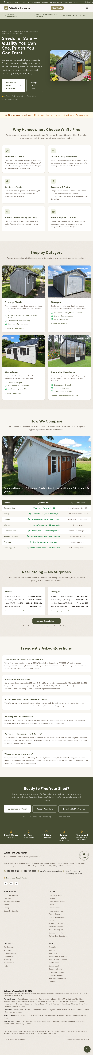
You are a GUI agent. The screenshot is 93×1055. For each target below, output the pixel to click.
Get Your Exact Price (45, 621)
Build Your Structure (12, 901)
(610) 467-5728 (29, 871)
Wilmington (18, 1010)
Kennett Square (52, 1001)
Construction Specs (57, 901)
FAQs (6, 966)
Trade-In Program (56, 930)
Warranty (7, 960)
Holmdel (63, 1021)
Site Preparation (55, 895)
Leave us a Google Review (17, 878)
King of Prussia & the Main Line (70, 999)
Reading (7, 1001)
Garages (7, 908)
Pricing (51, 920)
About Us (7, 950)
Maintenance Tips (56, 911)
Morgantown (9, 1004)
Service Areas (54, 908)
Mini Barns (53, 953)
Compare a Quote (56, 975)
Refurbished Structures (58, 936)
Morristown (80, 1021)
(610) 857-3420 (13, 871)
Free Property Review (57, 978)
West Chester (23, 999)
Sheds (6, 905)
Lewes (58, 1010)
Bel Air (44, 1015)
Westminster (78, 1015)
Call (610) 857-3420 (75, 809)
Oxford (49, 1004)
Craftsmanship (10, 953)
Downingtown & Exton (48, 999)
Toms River (46, 1021)
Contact (52, 981)
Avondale (56, 1004)
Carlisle (15, 1006)
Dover (45, 1010)
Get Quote (57, 8)
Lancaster (34, 999)
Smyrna (52, 1010)
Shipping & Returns (56, 972)
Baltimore (37, 1015)
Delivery (52, 898)
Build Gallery (54, 963)
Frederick (61, 1015)
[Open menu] (87, 8)
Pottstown (64, 1001)
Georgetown (10, 1012)
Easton (68, 1015)
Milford (79, 1010)
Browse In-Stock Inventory (11, 85)
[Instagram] (11, 883)
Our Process (9, 947)
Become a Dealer (55, 969)
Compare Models (56, 933)
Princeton (37, 1021)
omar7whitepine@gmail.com (51, 871)
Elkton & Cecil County (23, 1015)
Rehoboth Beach (69, 1010)
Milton (86, 1010)
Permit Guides (54, 914)
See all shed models (13, 611)
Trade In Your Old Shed (58, 960)
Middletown (36, 1010)
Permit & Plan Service (57, 917)
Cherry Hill (20, 1021)
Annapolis (52, 1015)
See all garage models (60, 611)
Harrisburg (66, 1004)
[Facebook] (6, 883)
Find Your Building (11, 895)
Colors (51, 905)
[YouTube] (16, 883)
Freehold (55, 1021)
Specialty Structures (12, 911)
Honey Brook (40, 1004)
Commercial (9, 956)
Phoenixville (40, 1001)
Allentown (74, 1001)
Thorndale (19, 1004)
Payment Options (56, 927)
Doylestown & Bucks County (23, 1001)
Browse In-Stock (19, 809)
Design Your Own (34, 85)
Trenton (28, 1021)
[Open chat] (87, 1049)
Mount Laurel (9, 1024)
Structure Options (56, 923)
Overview (7, 898)
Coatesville (29, 1004)
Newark (27, 1010)
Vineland (71, 1021)
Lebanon (7, 1006)
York (86, 1004)
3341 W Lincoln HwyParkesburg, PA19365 (74, 872)
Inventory (52, 950)
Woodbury (20, 1024)
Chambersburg (77, 1004)
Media (81, 1001)
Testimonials (9, 963)
